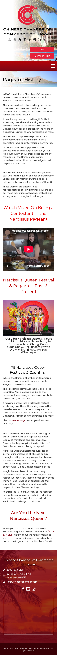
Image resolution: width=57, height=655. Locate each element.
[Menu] (53, 66)
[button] (42, 49)
